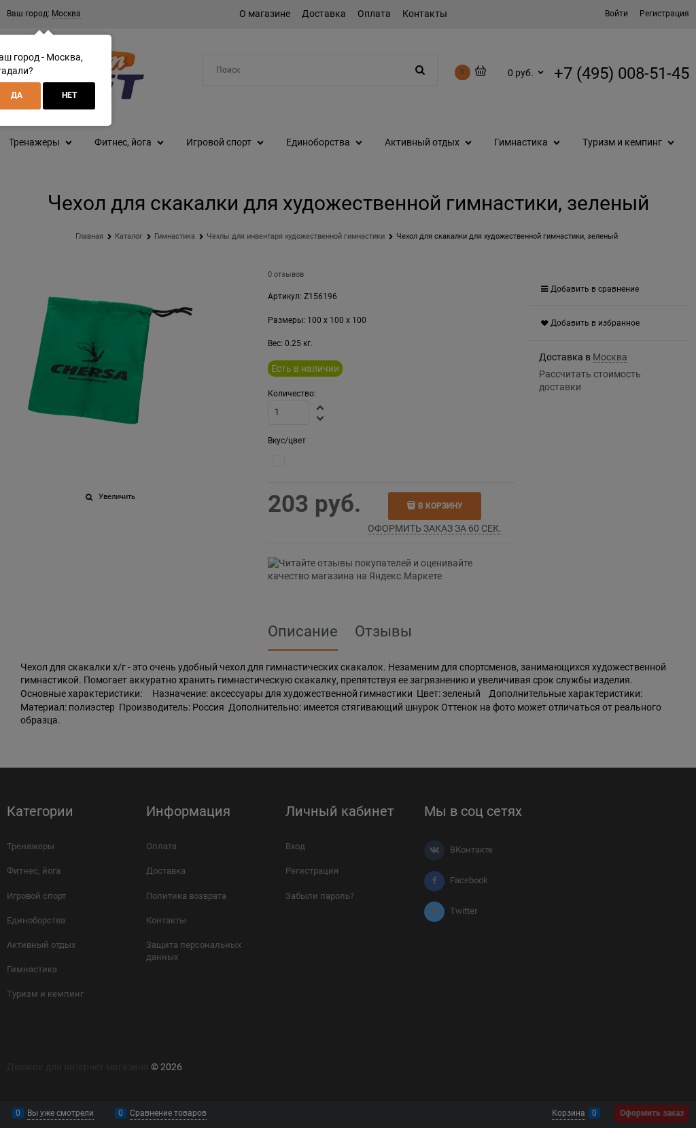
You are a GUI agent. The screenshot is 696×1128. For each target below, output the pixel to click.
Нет (69, 95)
